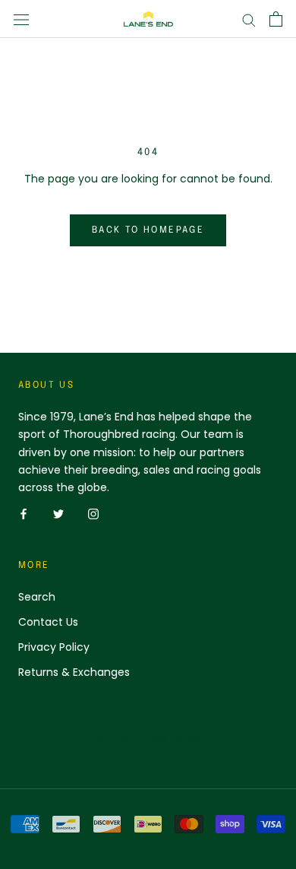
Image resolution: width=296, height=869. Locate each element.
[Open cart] (275, 19)
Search (36, 596)
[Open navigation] (21, 18)
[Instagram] (93, 513)
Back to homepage (148, 230)
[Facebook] (23, 513)
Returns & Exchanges (74, 672)
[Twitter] (58, 513)
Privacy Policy (54, 647)
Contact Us (48, 622)
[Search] (249, 19)
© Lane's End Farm (148, 739)
